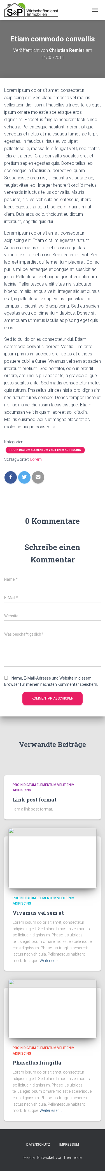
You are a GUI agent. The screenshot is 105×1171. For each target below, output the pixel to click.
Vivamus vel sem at (38, 912)
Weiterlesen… (50, 960)
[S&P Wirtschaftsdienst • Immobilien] (33, 10)
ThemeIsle (72, 1157)
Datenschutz (38, 1144)
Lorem (36, 459)
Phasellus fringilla (37, 1062)
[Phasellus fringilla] (52, 1008)
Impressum (69, 1144)
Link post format (35, 799)
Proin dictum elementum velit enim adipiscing (45, 449)
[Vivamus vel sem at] (52, 858)
